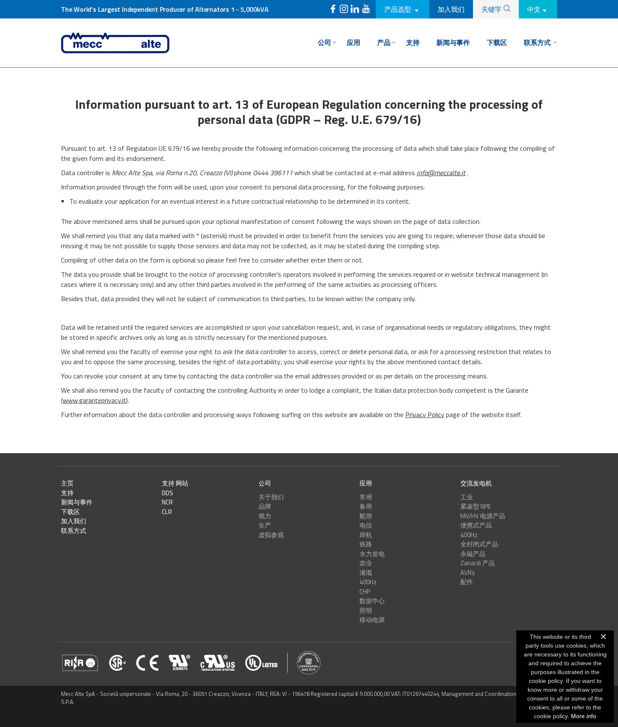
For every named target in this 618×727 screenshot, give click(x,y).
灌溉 (365, 572)
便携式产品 (476, 525)
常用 (365, 497)
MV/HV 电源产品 (482, 516)
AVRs (467, 572)
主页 (67, 483)
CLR (167, 512)
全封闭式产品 (479, 544)
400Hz (368, 582)
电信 (365, 525)
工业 (466, 497)
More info (583, 716)
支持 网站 (175, 483)
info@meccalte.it (441, 173)
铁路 (365, 544)
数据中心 (372, 601)
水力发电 (372, 554)
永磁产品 (473, 554)
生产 (265, 525)
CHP (364, 591)
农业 (365, 563)
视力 (265, 516)
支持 (413, 42)
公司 (324, 42)
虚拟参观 (271, 535)
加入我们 (451, 9)
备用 (365, 506)
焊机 (365, 535)
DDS (167, 493)
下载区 (497, 42)
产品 (384, 42)
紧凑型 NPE (475, 506)
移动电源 (372, 620)
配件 (466, 582)
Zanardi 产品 (477, 563)
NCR (167, 502)
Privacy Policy (424, 414)
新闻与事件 (453, 42)
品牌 (265, 506)
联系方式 (537, 42)
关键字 (491, 9)
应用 (353, 42)
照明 (365, 610)
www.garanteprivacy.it (94, 400)
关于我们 (271, 497)
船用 (365, 516)
